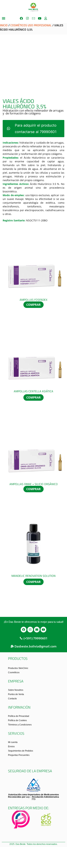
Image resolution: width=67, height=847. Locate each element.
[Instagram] (27, 18)
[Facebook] (21, 18)
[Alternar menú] (3, 18)
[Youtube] (40, 18)
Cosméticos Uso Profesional (31, 25)
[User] (46, 18)
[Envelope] (37, 629)
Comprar (33, 305)
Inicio (4, 25)
